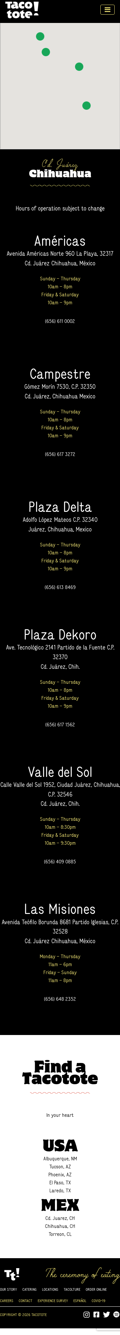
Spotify (116, 1314)
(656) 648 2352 (60, 999)
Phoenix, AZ (60, 1174)
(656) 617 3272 (60, 454)
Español (79, 1300)
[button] (40, 36)
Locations (50, 1289)
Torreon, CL (60, 1234)
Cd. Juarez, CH (60, 1218)
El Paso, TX (60, 1182)
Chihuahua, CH (60, 1226)
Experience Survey (53, 1300)
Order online (96, 1289)
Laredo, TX (60, 1190)
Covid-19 (98, 1300)
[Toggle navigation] (107, 10)
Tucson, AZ (60, 1166)
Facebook (96, 1314)
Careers (6, 1300)
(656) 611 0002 (60, 321)
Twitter (106, 1314)
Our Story (8, 1289)
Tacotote (22, 9)
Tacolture (72, 1289)
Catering (29, 1289)
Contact (25, 1300)
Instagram (86, 1314)
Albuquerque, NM (60, 1158)
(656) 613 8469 (60, 587)
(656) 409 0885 (60, 861)
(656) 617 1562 (60, 724)
